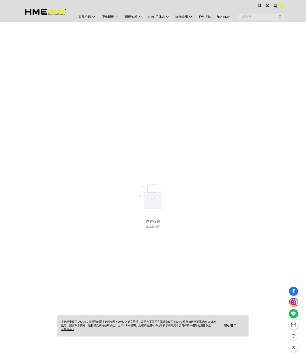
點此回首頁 (153, 226)
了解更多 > (67, 329)
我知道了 (230, 326)
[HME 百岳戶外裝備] (46, 11)
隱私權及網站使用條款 (101, 325)
